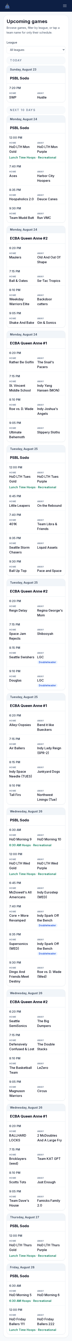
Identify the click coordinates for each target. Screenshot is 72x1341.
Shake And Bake (21, 323)
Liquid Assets (47, 547)
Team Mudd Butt (21, 218)
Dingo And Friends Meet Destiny (19, 976)
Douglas (15, 680)
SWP (12, 97)
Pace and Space (49, 571)
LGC (40, 657)
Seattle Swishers (21, 657)
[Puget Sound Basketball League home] (7, 6)
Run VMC (44, 218)
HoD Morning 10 (49, 839)
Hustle (42, 97)
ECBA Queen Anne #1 (28, 343)
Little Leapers (19, 506)
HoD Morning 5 (20, 1295)
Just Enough (46, 1182)
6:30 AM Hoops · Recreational (30, 845)
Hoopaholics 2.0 (21, 199)
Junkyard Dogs (48, 771)
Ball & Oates (18, 281)
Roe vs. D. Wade (21, 409)
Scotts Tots (17, 1182)
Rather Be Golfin (21, 362)
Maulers (15, 257)
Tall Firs (15, 795)
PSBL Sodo (19, 78)
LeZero (42, 1068)
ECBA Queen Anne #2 (29, 238)
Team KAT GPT (49, 1159)
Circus (42, 1091)
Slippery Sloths (48, 432)
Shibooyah (45, 634)
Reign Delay (18, 610)
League (12, 42)
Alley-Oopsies (20, 725)
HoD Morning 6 (48, 1295)
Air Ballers (17, 748)
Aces (13, 176)
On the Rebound (49, 506)
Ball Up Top (18, 571)
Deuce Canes (47, 199)
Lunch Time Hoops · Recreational (32, 157)
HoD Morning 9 (20, 839)
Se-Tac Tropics (48, 281)
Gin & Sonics (46, 323)
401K (13, 524)
